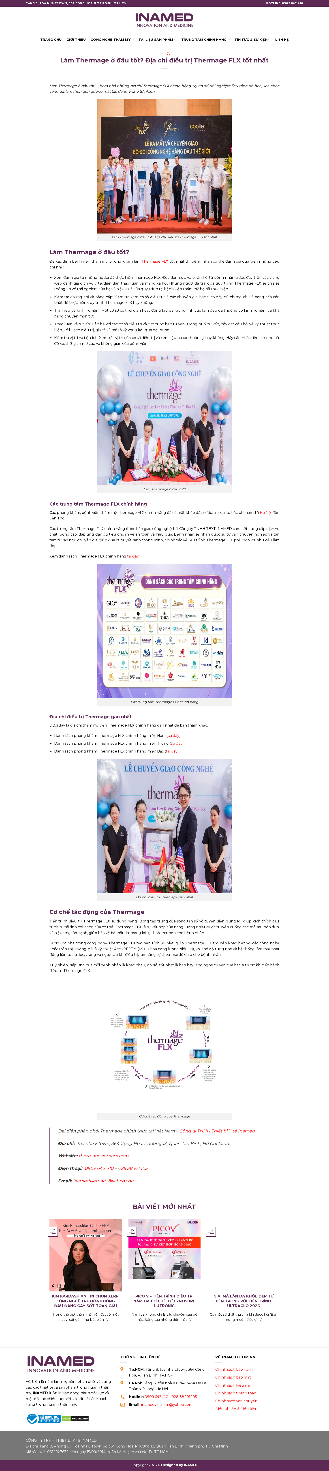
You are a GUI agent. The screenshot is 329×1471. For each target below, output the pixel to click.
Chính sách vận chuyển (236, 1401)
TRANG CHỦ (51, 40)
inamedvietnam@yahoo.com (166, 1404)
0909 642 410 (156, 1397)
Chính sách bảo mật (233, 1377)
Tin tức (164, 53)
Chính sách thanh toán (235, 1393)
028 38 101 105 (184, 1397)
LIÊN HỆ (282, 40)
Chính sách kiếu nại (232, 1385)
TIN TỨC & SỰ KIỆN (251, 40)
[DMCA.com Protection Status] (75, 1418)
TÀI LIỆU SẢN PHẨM (156, 40)
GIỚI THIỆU (76, 40)
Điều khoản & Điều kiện (236, 1409)
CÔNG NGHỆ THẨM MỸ (111, 40)
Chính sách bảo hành (234, 1369)
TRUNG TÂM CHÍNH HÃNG (204, 40)
